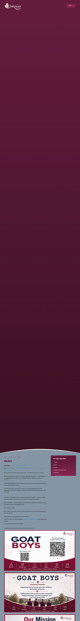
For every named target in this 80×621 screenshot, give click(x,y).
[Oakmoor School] (13, 6)
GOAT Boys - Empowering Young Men (18, 465)
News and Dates (12, 457)
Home (5, 457)
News (19, 457)
